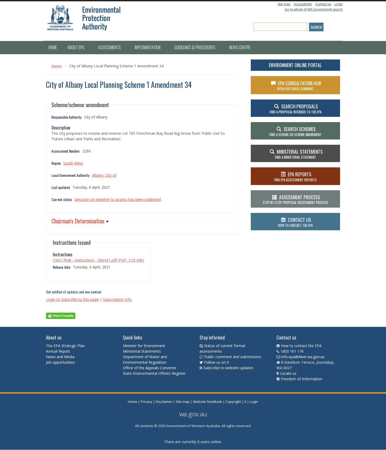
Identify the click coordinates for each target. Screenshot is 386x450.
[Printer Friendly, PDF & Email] (60, 315)
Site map (284, 4)
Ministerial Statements (142, 351)
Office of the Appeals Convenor (149, 367)
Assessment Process (295, 199)
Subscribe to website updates (228, 367)
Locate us (288, 373)
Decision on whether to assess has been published (118, 199)
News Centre (240, 47)
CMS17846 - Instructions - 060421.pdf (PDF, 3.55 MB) (98, 260)
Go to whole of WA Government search (314, 9)
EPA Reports (295, 176)
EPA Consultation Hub (299, 85)
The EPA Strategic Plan (65, 345)
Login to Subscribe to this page (72, 299)
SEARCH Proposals (295, 108)
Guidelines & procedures (195, 47)
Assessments (110, 47)
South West (73, 163)
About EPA (76, 47)
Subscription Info (117, 299)
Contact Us (295, 222)
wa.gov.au (193, 413)
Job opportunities (60, 362)
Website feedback (207, 401)
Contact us (323, 4)
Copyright (233, 401)
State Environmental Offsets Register (154, 373)
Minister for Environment (144, 345)
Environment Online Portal (295, 65)
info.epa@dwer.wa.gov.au (303, 356)
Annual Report (58, 351)
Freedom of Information (301, 378)
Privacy (146, 401)
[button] (80, 221)
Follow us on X (216, 362)
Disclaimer (164, 401)
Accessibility (303, 4)
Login (339, 4)
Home (53, 47)
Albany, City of (104, 175)
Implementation (148, 47)
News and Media (60, 356)
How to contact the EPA (301, 345)
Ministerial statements (299, 154)
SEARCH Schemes (295, 131)
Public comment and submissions (232, 356)
